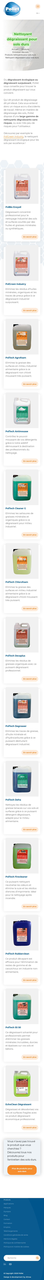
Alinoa (28, 1277)
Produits (25, 49)
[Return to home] (17, 9)
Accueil (15, 49)
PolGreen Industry (13, 136)
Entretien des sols (20, 52)
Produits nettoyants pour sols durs (20, 55)
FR (37, 13)
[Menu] (37, 6)
